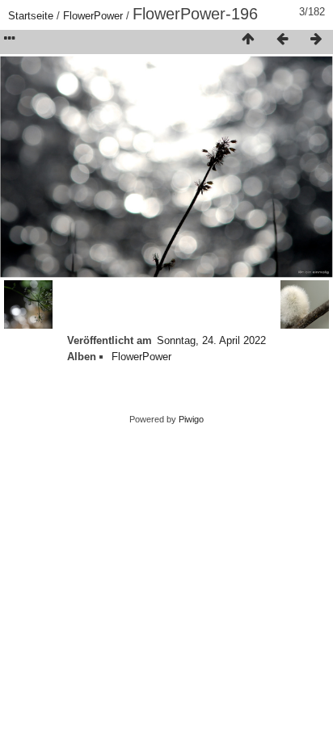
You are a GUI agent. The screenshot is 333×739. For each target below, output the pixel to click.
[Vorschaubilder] (248, 39)
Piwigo (191, 419)
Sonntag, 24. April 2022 (211, 340)
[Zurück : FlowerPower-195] (282, 39)
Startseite (30, 16)
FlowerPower (93, 16)
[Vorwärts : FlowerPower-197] (316, 39)
